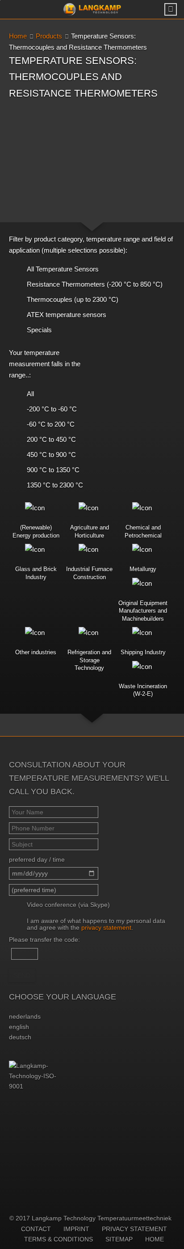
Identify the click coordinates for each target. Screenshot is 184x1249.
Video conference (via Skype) (68, 904)
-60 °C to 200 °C (51, 424)
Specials (39, 330)
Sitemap (119, 1239)
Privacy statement (134, 1228)
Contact (36, 1228)
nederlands (25, 1016)
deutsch (20, 1037)
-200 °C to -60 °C (52, 409)
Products (49, 36)
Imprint (76, 1228)
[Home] (92, 9)
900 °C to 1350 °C (53, 470)
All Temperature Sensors (63, 269)
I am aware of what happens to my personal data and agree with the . (96, 924)
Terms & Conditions (58, 1239)
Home (18, 36)
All (30, 394)
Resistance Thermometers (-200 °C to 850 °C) (95, 284)
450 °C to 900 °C (51, 454)
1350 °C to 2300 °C (55, 485)
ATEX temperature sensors (66, 314)
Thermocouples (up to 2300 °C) (72, 299)
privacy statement (106, 927)
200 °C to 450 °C (51, 439)
